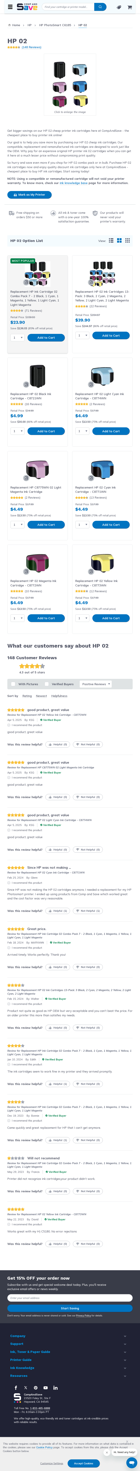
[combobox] (74, 7)
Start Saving (70, 1308)
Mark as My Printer (31, 194)
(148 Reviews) (31, 47)
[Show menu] (10, 7)
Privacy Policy (83, 1315)
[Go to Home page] (27, 6)
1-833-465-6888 (40, 1408)
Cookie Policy (44, 1447)
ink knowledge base (74, 183)
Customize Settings (51, 1463)
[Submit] (100, 7)
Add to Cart (46, 337)
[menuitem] (111, 240)
